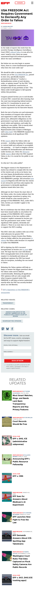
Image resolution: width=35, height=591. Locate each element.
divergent (26, 152)
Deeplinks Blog (18, 391)
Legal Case (16, 436)
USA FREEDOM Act (21, 75)
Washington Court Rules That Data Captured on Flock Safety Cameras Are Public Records (22, 561)
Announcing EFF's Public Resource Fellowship (21, 462)
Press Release (17, 492)
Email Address (8, 351)
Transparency (8, 303)
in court (25, 249)
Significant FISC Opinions (12, 321)
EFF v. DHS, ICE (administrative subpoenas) (20, 441)
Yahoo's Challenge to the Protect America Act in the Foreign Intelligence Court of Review (15, 314)
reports (8, 141)
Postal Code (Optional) (11, 345)
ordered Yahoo (15, 52)
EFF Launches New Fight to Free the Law (22, 520)
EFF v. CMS (18, 476)
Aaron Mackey (8, 26)
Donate (20, 3)
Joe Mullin (28, 417)
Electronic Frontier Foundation (6, 3)
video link (8, 132)
